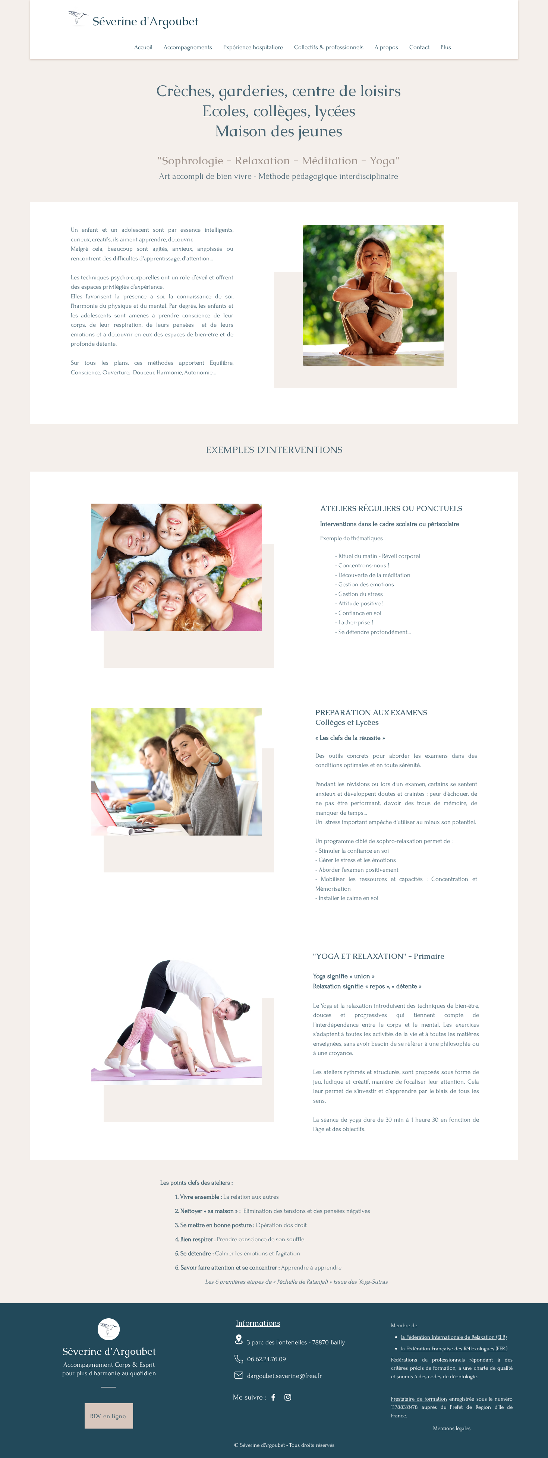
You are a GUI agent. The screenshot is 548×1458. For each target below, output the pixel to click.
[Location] (238, 1339)
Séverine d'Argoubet (145, 21)
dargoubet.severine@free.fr (284, 1375)
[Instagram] (287, 1397)
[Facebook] (273, 1397)
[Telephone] (239, 1359)
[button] (188, 47)
